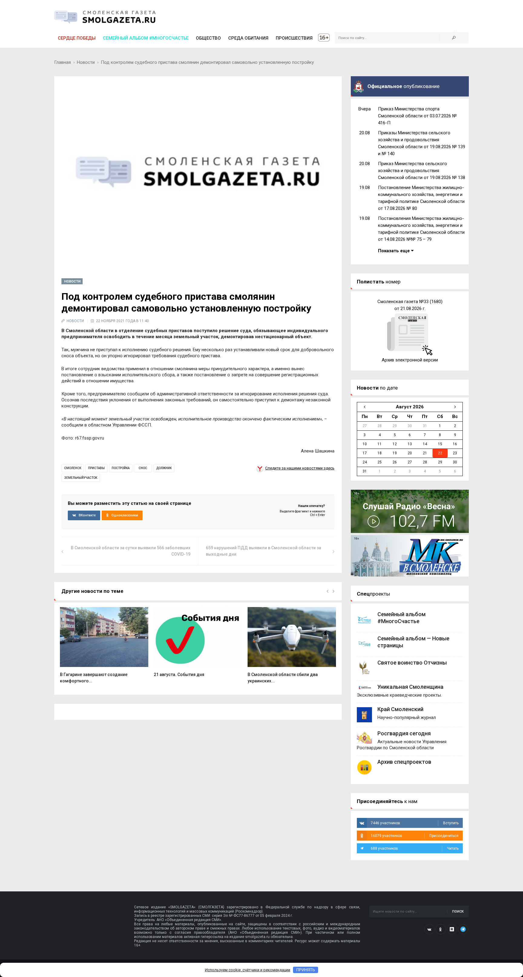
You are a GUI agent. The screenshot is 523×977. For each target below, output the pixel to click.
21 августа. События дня (179, 674)
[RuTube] (452, 929)
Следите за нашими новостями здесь (299, 468)
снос (143, 468)
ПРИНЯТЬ (305, 970)
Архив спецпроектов (404, 762)
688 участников (415, 848)
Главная (62, 62)
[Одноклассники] (441, 929)
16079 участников (415, 836)
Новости (86, 62)
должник (164, 468)
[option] (104, 648)
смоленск (72, 468)
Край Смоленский (400, 709)
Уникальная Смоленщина (410, 687)
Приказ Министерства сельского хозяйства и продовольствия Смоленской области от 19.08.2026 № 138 (421, 170)
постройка (121, 468)
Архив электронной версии (410, 360)
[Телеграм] (463, 929)
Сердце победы (77, 38)
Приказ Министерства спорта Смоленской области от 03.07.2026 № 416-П (417, 116)
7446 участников (415, 823)
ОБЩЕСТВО (208, 38)
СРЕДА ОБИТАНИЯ (248, 38)
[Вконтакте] (429, 929)
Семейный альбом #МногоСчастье (146, 38)
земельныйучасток (80, 477)
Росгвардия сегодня (404, 733)
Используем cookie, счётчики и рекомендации (247, 970)
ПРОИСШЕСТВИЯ (294, 38)
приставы (96, 468)
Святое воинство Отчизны (412, 662)
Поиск (458, 911)
